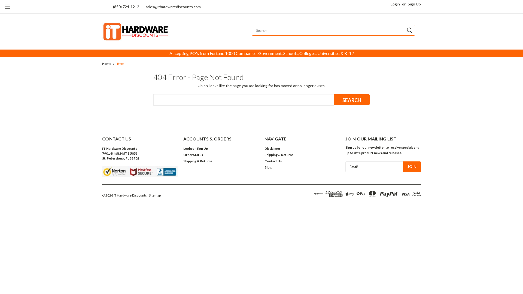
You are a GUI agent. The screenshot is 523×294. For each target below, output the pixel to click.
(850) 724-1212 (126, 6)
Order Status (193, 155)
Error (120, 64)
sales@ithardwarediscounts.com (173, 6)
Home (106, 64)
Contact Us (273, 161)
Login (395, 4)
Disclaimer (272, 148)
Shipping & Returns (197, 161)
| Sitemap (154, 195)
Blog (268, 167)
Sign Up (414, 4)
